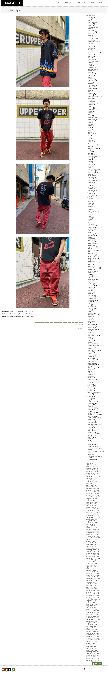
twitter (6, 670)
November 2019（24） (93, 534)
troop (89, 369)
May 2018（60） (91, 565)
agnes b (90, 25)
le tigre (90, 221)
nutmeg (90, 276)
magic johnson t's (93, 243)
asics (89, 35)
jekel (89, 197)
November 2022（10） (93, 473)
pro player (90, 306)
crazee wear (91, 101)
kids (89, 411)
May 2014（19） (91, 646)
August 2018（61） (92, 560)
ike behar (90, 184)
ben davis (90, 46)
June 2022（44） (91, 481)
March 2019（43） (92, 548)
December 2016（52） (93, 594)
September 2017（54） (93, 578)
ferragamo (91, 137)
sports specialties (93, 350)
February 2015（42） (93, 631)
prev (5, 328)
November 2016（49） (93, 595)
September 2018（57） (93, 558)
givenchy (90, 161)
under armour (91, 374)
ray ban (90, 318)
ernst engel (91, 129)
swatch (90, 356)
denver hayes (92, 109)
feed (13, 670)
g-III (89, 150)
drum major (91, 121)
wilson (89, 382)
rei (88, 323)
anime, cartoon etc (93, 446)
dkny (89, 114)
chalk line (90, 79)
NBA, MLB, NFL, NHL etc (95, 456)
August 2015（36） (92, 621)
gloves (89, 406)
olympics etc (91, 459)
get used (90, 154)
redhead (90, 319)
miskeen (90, 261)
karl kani (90, 206)
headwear (90, 408)
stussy (89, 353)
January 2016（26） (92, 612)
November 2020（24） (93, 514)
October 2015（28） (92, 618)
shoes (89, 429)
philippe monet (92, 298)
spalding (90, 348)
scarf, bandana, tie (93, 424)
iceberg (90, 182)
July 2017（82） (91, 582)
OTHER (65, 322)
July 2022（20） (91, 480)
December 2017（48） (93, 573)
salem (89, 337)
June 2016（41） (91, 604)
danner (90, 106)
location (92, 2)
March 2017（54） (92, 589)
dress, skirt (91, 403)
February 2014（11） (93, 652)
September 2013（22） (93, 660)
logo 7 (89, 230)
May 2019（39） (91, 544)
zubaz (89, 394)
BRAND (51, 322)
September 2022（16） (93, 476)
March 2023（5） (92, 466)
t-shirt (76, 322)
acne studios (91, 22)
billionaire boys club (93, 53)
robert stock (91, 326)
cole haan (90, 93)
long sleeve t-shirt (93, 414)
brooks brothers (92, 61)
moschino (90, 266)
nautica (90, 269)
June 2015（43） (91, 624)
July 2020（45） (91, 521)
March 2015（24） (92, 629)
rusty (89, 334)
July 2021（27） (91, 500)
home (59, 2)
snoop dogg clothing (93, 345)
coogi (89, 100)
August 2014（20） (92, 641)
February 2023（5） (92, 468)
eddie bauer (91, 125)
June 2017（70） (91, 584)
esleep (89, 130)
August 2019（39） (92, 539)
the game (90, 358)
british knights (92, 59)
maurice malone (92, 250)
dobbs (89, 116)
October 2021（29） (92, 495)
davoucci (90, 108)
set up (89, 426)
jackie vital (91, 188)
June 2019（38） (91, 543)
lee (88, 222)
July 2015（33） (91, 623)
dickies (90, 111)
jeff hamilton (91, 195)
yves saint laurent (93, 392)
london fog (91, 234)
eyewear (90, 405)
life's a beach (91, 226)
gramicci (90, 164)
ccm (89, 77)
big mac (90, 51)
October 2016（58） (92, 597)
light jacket (91, 413)
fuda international (93, 148)
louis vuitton (91, 235)
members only (92, 255)
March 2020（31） (92, 527)
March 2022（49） (92, 487)
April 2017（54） (91, 587)
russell (89, 332)
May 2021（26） (91, 504)
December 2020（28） (93, 512)
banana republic (92, 41)
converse (90, 98)
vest (89, 442)
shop (84, 2)
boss (89, 58)
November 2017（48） (93, 575)
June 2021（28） (91, 502)
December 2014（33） (93, 635)
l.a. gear (90, 214)
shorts (89, 430)
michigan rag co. (92, 256)
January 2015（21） (92, 633)
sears (89, 342)
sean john (90, 340)
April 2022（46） (91, 485)
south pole (91, 347)
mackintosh (91, 242)
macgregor (91, 238)
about (100, 2)
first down (90, 142)
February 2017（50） (93, 590)
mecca (89, 253)
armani (90, 33)
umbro (89, 373)
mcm (89, 251)
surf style (90, 355)
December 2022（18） (93, 471)
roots (89, 331)
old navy (90, 281)
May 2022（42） (91, 483)
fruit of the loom (92, 145)
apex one (90, 30)
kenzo (89, 208)
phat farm (90, 297)
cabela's (90, 66)
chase (89, 82)
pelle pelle (90, 290)
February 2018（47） (93, 570)
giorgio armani (92, 156)
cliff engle (90, 87)
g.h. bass (90, 151)
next (80, 328)
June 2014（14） (91, 645)
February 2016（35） (93, 611)
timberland (91, 361)
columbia (90, 95)
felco (89, 135)
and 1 (89, 28)
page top (97, 663)
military (90, 454)
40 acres (90, 17)
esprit (89, 132)
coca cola (90, 91)
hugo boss (91, 177)
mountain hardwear (93, 268)
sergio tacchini (92, 344)
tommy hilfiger (92, 364)
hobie (89, 174)
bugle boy (90, 62)
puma (89, 311)
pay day (90, 289)
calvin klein (91, 67)
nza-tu (89, 277)
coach (89, 90)
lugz (89, 237)
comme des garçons (94, 96)
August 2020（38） (92, 519)
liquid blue (90, 229)
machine (90, 240)
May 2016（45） (91, 606)
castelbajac (91, 74)
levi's (89, 224)
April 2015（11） (91, 628)
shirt (73, 322)
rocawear (90, 327)
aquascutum (91, 32)
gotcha (89, 163)
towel (89, 438)
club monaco (91, 88)
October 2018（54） (92, 556)
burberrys (90, 64)
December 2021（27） (93, 492)
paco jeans (91, 285)
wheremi (90, 381)
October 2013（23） (92, 658)
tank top (90, 437)
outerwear (90, 416)
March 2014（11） (92, 650)
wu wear (90, 390)
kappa (89, 205)
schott (89, 339)
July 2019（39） (91, 541)
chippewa (90, 83)
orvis (89, 282)
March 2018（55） (92, 568)
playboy (90, 301)
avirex (89, 37)
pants (69, 322)
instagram (68, 2)
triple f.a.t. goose (92, 368)
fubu (89, 146)
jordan (89, 201)
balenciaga (91, 40)
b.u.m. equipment (93, 38)
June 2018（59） (91, 563)
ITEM (55, 322)
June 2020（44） (91, 522)
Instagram (3, 670)
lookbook (77, 2)
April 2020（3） (91, 526)
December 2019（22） (93, 533)
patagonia (90, 287)
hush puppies (91, 180)
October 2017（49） (92, 577)
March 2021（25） (92, 507)
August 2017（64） (92, 580)
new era (90, 272)
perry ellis (90, 295)
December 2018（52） (93, 553)
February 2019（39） (93, 550)
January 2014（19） (92, 653)
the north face (92, 360)
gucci (89, 166)
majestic (90, 245)
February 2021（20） (93, 509)
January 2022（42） (92, 490)
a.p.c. (89, 19)
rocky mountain (92, 329)
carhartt (90, 71)
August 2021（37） (92, 499)
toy (88, 440)
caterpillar (90, 75)
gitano (89, 159)
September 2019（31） (93, 538)
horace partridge (92, 175)
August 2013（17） (92, 662)
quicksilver (91, 313)
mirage (90, 260)
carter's (90, 72)
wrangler (81, 322)
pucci (89, 310)
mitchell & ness (92, 263)
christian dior (91, 85)
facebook (9, 670)
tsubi (89, 371)
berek (89, 49)
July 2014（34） (91, 643)
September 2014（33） (93, 640)
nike (89, 274)
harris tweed (91, 171)
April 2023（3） (91, 464)
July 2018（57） (91, 561)
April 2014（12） (91, 648)
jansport (90, 192)
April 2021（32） (91, 505)
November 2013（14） (93, 657)
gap (89, 153)
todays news (91, 363)
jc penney (90, 193)
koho (89, 213)
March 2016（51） (92, 609)
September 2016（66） (93, 599)
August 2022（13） (92, 478)
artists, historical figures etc (42, 322)
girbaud (90, 158)
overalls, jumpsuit (93, 417)
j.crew (89, 187)
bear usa (90, 45)
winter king (91, 386)
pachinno (90, 284)
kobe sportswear (92, 211)
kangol (89, 203)
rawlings (90, 316)
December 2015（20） (93, 614)
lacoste (90, 218)
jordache (90, 200)
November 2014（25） (93, 636)
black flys (90, 54)
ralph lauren (91, 314)
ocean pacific (91, 279)
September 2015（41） (93, 619)
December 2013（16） (93, 655)
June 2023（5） (91, 463)
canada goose (92, 69)
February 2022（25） (93, 488)
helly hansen (91, 172)
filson (89, 140)
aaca (89, 20)
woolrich (90, 387)
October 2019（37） (92, 536)
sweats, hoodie (92, 434)
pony (89, 303)
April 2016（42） (91, 607)
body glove (91, 56)
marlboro (90, 248)
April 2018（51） (91, 567)
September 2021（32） (93, 497)
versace (90, 377)
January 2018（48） (92, 572)
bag (89, 400)
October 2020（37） (92, 516)
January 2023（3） (92, 470)
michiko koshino (92, 258)
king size (60, 322)
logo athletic (91, 232)
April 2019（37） (91, 546)
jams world (91, 190)
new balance (91, 271)
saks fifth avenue (93, 335)
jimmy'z (90, 198)
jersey (89, 409)
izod (89, 185)
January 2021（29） (92, 510)
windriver (90, 384)
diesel (89, 112)
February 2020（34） (93, 529)
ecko (89, 124)
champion (90, 80)
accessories (91, 398)
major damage (92, 247)
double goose (91, 119)
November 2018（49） (93, 555)
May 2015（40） (91, 626)
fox (88, 143)
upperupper (91, 376)
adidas (89, 24)
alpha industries (92, 27)
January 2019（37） (92, 551)
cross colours (92, 103)
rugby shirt (91, 422)
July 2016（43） (91, 602)
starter (89, 352)
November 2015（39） (93, 616)
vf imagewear (91, 379)
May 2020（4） (91, 524)
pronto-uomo (91, 308)
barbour (90, 43)
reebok (90, 321)
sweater (90, 432)
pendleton (90, 292)
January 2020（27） (92, 531)
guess (89, 167)
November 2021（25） (93, 493)
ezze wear (91, 134)
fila (88, 138)
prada (89, 305)
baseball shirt (91, 401)
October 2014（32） (92, 638)
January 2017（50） (92, 592)
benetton (90, 48)
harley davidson (92, 169)
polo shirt (90, 421)
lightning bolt (91, 227)
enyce (89, 127)
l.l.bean (90, 216)
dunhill (89, 122)
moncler (90, 264)
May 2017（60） (91, 585)
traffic (89, 366)
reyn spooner (91, 324)
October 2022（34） (92, 475)
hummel (90, 179)
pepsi (89, 293)
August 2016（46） (92, 601)
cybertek (90, 104)
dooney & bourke (92, 117)
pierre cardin (91, 300)
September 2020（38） (93, 517)
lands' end (90, 219)
